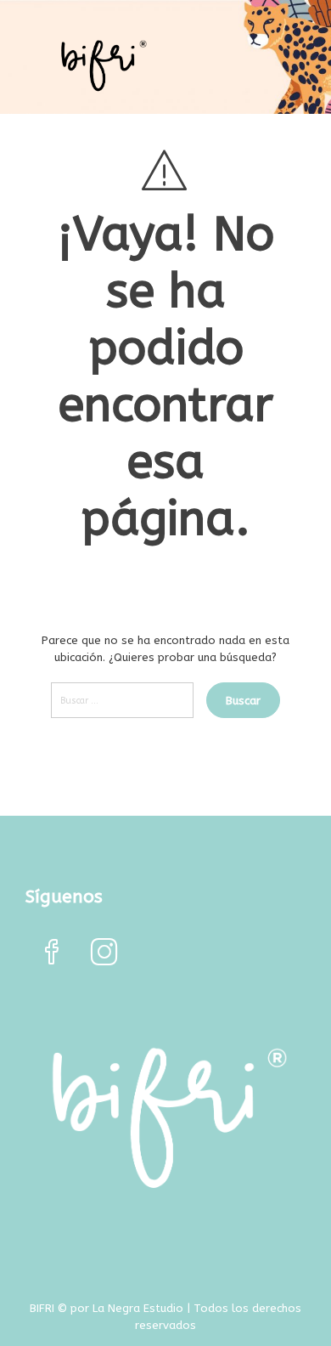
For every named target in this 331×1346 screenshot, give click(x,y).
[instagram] (104, 953)
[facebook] (51, 953)
